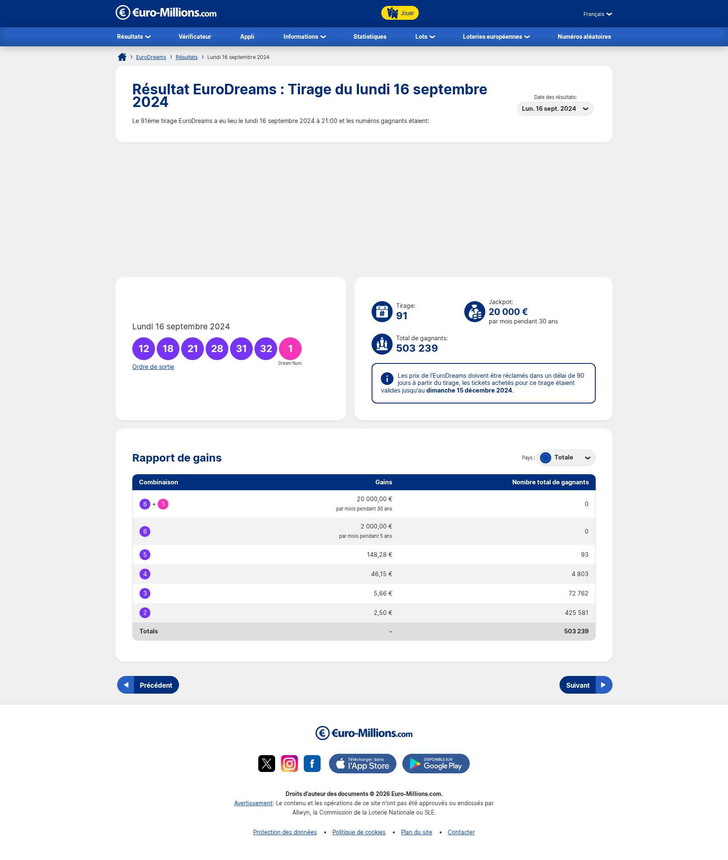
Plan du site (416, 832)
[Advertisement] (364, 210)
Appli (247, 36)
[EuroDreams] (122, 57)
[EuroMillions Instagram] (289, 765)
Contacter (461, 832)
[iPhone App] (363, 765)
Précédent (156, 685)
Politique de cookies (358, 832)
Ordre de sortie (153, 367)
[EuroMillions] (166, 17)
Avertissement (253, 803)
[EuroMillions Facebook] (312, 765)
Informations (301, 36)
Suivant (578, 685)
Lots (421, 36)
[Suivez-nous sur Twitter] (266, 765)
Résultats (130, 36)
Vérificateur (195, 36)
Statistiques (369, 36)
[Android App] (436, 765)
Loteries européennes (492, 36)
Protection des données (285, 832)
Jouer (407, 12)
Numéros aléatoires (584, 36)
